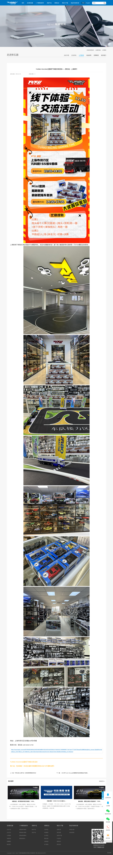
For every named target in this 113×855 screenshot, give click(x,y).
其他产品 (49, 3)
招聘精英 (96, 55)
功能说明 (88, 55)
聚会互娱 (46, 838)
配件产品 (34, 829)
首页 (23, 3)
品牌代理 (59, 829)
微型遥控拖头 (22, 838)
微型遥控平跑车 (22, 829)
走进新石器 (30, 3)
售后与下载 (65, 3)
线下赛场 (46, 844)
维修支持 (59, 841)
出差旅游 (46, 841)
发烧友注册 (71, 829)
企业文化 (73, 55)
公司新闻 (104, 50)
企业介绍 (66, 55)
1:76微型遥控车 (40, 3)
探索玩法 (57, 3)
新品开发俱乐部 (75, 3)
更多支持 (59, 844)
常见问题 (59, 832)
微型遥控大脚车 (22, 832)
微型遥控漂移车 (22, 835)
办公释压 (46, 835)
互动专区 (46, 829)
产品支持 (59, 838)
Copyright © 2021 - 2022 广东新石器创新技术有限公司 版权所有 (26, 853)
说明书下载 (59, 835)
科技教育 (46, 832)
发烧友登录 (71, 832)
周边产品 (34, 832)
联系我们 (103, 55)
